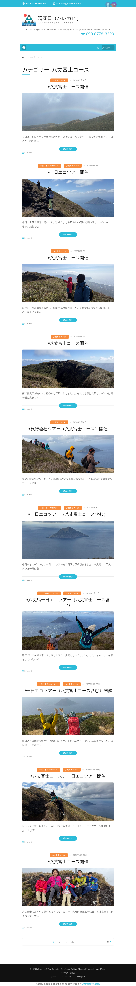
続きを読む (68, 149)
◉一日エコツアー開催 (68, 172)
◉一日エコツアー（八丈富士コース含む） (68, 514)
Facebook (67, 977)
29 (73, 942)
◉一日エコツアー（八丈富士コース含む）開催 (68, 690)
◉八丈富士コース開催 (68, 87)
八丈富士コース (59, 80)
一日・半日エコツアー (49, 166)
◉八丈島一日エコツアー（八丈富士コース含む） (68, 602)
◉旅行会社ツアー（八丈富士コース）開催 (68, 429)
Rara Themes (79, 969)
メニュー (106, 47)
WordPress (100, 969)
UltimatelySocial (90, 983)
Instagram (81, 977)
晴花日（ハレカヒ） (59, 18)
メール (54, 977)
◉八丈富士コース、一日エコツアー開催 (68, 776)
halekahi (28, 152)
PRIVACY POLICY (68, 973)
